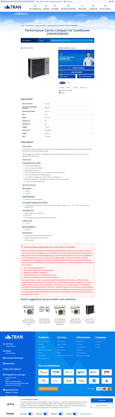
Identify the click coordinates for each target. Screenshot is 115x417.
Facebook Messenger (14, 358)
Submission (9, 363)
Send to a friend (66, 90)
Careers (97, 344)
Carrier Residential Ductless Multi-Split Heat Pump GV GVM (44, 320)
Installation (60, 347)
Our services (61, 341)
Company (98, 341)
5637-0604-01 (13, 369)
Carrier (68, 82)
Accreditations (80, 347)
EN (110, 1)
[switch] (46, 414)
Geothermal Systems (68, 9)
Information (82, 9)
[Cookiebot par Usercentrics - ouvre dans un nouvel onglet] (10, 414)
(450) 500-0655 (57, 1)
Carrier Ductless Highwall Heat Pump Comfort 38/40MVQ (75, 320)
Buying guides (80, 353)
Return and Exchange (83, 355)
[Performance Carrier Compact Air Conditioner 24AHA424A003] (91, 310)
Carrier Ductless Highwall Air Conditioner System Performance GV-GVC (29, 321)
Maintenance (61, 350)
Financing (79, 350)
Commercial (93, 9)
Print (63, 93)
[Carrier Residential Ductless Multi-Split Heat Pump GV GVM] (44, 310)
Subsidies (79, 344)
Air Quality (55, 9)
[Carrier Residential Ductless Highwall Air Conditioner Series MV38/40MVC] (60, 310)
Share (68, 87)
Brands (40, 353)
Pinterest (84, 87)
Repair (59, 353)
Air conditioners (30, 25)
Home (23, 25)
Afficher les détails (85, 414)
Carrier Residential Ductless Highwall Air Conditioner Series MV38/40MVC (60, 321)
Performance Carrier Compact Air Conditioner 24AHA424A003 (91, 320)
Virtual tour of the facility (65, 355)
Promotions (80, 341)
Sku (22, 48)
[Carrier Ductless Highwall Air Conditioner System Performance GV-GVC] (29, 310)
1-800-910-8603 (44, 1)
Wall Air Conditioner (41, 25)
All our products (105, 9)
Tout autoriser (102, 400)
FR (113, 1)
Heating (46, 9)
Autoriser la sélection (102, 405)
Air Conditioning (35, 9)
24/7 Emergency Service (49, 389)
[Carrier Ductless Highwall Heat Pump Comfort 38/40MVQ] (75, 310)
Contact (97, 347)
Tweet (62, 87)
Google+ (76, 87)
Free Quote (69, 1)
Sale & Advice (61, 344)
